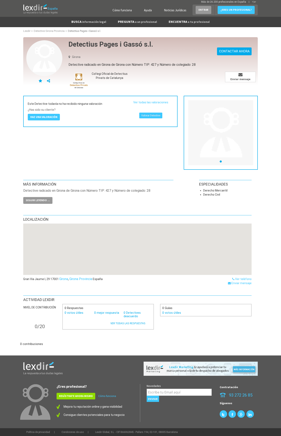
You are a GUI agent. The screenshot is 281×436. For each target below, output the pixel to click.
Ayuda (148, 10)
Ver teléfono (243, 279)
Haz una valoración (43, 117)
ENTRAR (203, 10)
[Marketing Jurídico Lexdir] (201, 369)
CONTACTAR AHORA (234, 51)
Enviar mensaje (241, 283)
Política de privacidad (38, 432)
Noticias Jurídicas (175, 10)
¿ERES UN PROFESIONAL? (236, 10)
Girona (63, 279)
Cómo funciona (122, 10)
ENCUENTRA (189, 22)
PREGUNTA (137, 22)
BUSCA (88, 22)
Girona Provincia (80, 279)
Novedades (154, 386)
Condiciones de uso (73, 432)
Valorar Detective (150, 115)
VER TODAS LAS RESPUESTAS (127, 323)
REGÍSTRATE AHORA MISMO (76, 396)
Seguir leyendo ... (38, 200)
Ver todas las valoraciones (150, 102)
